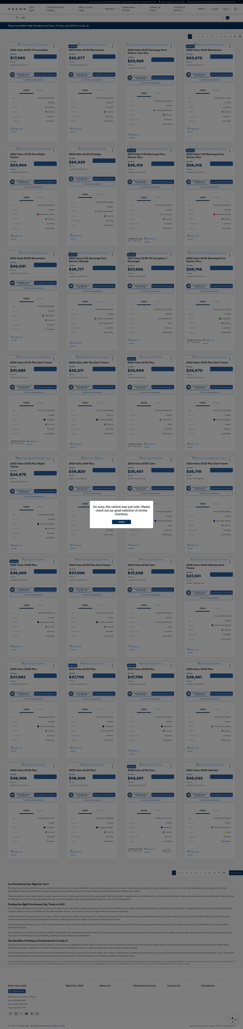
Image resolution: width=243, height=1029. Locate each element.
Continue (121, 522)
